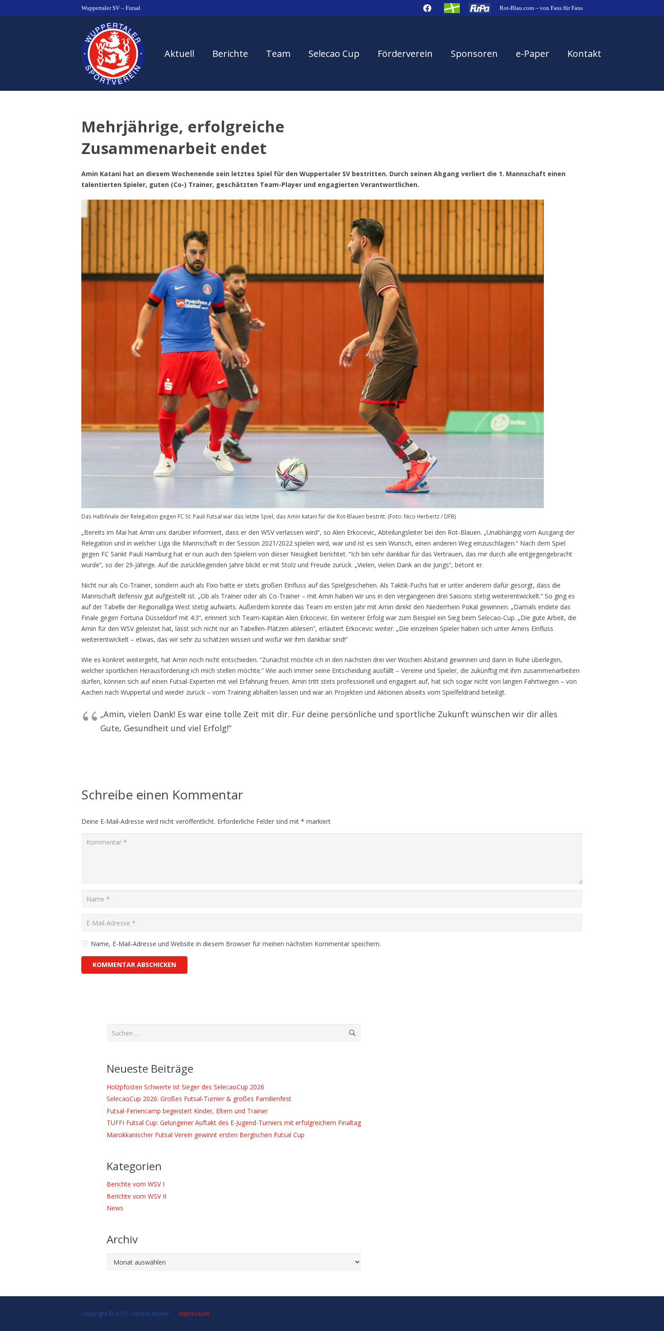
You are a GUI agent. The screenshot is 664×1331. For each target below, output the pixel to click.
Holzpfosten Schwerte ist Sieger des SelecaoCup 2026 (185, 1087)
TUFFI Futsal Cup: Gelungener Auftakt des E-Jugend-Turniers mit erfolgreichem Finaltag (234, 1122)
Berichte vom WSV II (136, 1196)
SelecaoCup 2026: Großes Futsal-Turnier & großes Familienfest (199, 1098)
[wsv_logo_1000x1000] (113, 53)
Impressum (194, 1313)
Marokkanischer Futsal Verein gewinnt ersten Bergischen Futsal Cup (205, 1134)
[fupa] (480, 8)
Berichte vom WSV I (135, 1184)
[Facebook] (427, 8)
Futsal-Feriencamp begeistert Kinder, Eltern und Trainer (187, 1111)
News (115, 1208)
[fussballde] (452, 8)
